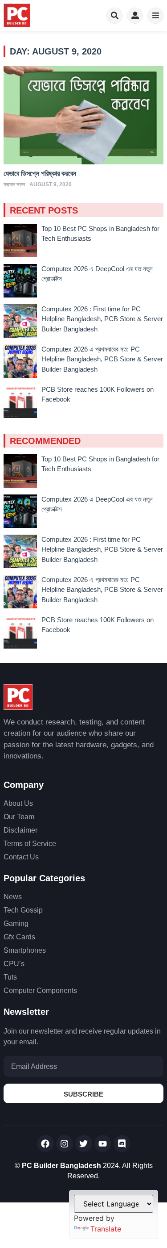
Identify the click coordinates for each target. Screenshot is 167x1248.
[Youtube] (102, 1143)
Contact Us (21, 857)
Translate (105, 1228)
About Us (18, 803)
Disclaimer (20, 830)
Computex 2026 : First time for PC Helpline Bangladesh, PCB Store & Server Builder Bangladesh (102, 319)
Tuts (10, 977)
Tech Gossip (23, 910)
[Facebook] (45, 1143)
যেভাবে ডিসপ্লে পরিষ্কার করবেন (40, 173)
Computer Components (40, 990)
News (13, 896)
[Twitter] (83, 1143)
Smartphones (25, 950)
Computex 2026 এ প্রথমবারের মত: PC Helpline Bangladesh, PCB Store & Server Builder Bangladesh (102, 359)
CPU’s (14, 963)
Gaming (16, 923)
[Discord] (122, 1143)
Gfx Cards (19, 937)
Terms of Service (30, 843)
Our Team (19, 817)
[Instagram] (64, 1143)
